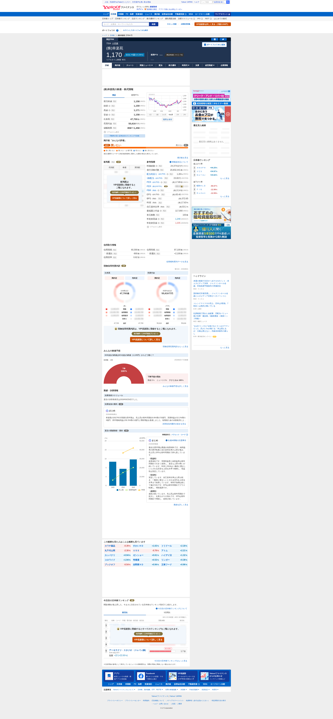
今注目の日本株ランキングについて (172, 608)
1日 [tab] (150, 115)
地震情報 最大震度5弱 (220, 2)
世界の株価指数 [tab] (170, 690)
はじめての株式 (220, 19)
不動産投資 (179, 14)
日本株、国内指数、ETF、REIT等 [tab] (149, 690)
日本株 (113, 14)
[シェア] (214, 39)
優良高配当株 (170, 19)
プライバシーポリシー (115, 700)
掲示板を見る (182, 158)
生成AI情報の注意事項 (177, 440)
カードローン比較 (202, 14)
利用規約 (146, 700)
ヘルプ (196, 2)
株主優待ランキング (155, 19)
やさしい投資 (172, 24)
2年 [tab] (184, 115)
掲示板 (157, 14)
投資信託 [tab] (205, 690)
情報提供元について (180, 162)
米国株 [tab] (183, 690)
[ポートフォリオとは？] (117, 30)
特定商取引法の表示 (219, 700)
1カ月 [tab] (164, 115)
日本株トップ (107, 19)
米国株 (121, 14)
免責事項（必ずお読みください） (197, 700)
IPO (198, 19)
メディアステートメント (175, 700)
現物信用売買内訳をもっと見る (175, 346)
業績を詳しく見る (181, 505)
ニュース (148, 14)
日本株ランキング (122, 19)
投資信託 (139, 14)
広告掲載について (158, 700)
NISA (191, 14)
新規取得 (153, 7)
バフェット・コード (179, 435)
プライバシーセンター (133, 700)
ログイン (140, 9)
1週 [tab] (157, 115)
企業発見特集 (185, 24)
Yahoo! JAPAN (186, 2)
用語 (114, 101)
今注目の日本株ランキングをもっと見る (170, 661)
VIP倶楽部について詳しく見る (124, 198)
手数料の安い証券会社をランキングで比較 (124, 136)
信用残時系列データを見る (177, 262)
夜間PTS (134, 95)
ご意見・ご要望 (176, 704)
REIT (207, 19)
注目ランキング (138, 19)
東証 (114, 95)
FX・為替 (130, 14)
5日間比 (167, 612)
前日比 (125, 612)
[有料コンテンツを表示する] (181, 186)
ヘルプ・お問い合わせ (160, 704)
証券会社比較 (167, 14)
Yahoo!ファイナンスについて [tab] (123, 690)
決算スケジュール (185, 19)
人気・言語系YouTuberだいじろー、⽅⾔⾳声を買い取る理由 (128, 2)
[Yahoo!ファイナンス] (118, 6)
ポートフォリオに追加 (216, 45)
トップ (106, 14)
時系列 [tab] (214, 690)
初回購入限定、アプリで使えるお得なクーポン (164, 9)
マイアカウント (221, 14)
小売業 (115, 43)
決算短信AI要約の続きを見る (174, 424)
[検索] (228, 2)
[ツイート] (223, 39)
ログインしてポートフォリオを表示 (135, 30)
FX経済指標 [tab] (193, 690)
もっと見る (224, 178)
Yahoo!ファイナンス (160, 696)
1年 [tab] (178, 115)
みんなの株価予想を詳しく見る (175, 386)
